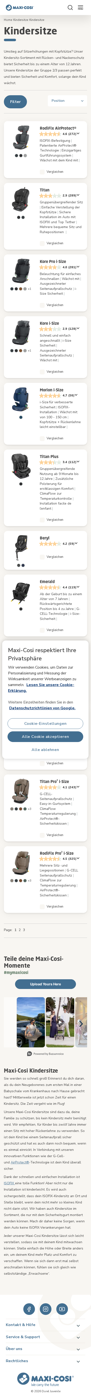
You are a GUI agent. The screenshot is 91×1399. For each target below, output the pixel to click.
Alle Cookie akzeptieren (45, 736)
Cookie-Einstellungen (45, 723)
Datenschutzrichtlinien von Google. (42, 708)
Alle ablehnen (45, 749)
